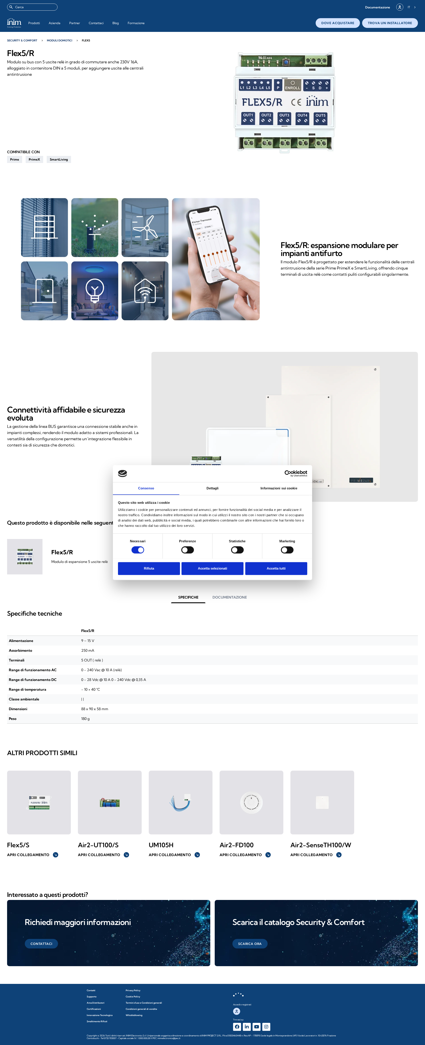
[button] (377, 7)
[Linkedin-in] (247, 1027)
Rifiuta (149, 568)
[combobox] (32, 7)
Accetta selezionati (212, 568)
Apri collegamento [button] (32, 855)
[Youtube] (257, 1027)
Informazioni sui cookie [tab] (279, 488)
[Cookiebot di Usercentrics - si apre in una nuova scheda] (288, 473)
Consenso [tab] (146, 488)
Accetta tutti (276, 568)
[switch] (187, 549)
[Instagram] (266, 1027)
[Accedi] (399, 7)
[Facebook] (237, 1027)
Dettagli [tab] (213, 488)
